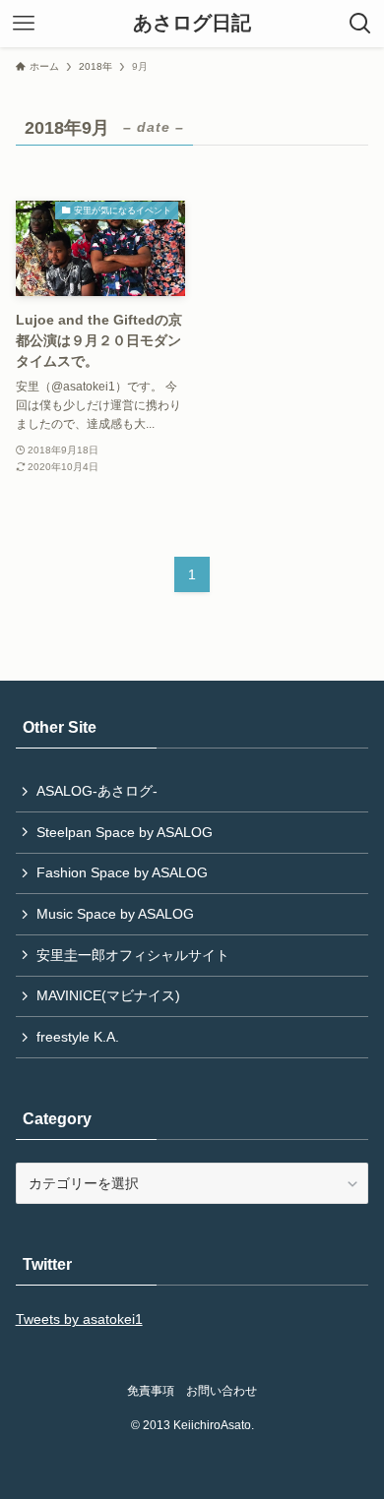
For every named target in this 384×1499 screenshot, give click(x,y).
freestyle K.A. (77, 1037)
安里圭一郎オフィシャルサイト (132, 955)
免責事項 (150, 1390)
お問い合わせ (221, 1390)
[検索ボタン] (360, 23)
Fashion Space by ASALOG (122, 872)
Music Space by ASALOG (115, 914)
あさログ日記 (192, 23)
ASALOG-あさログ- (97, 791)
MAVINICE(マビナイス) (108, 995)
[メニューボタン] (23, 23)
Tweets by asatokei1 (79, 1319)
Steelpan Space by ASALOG (124, 832)
